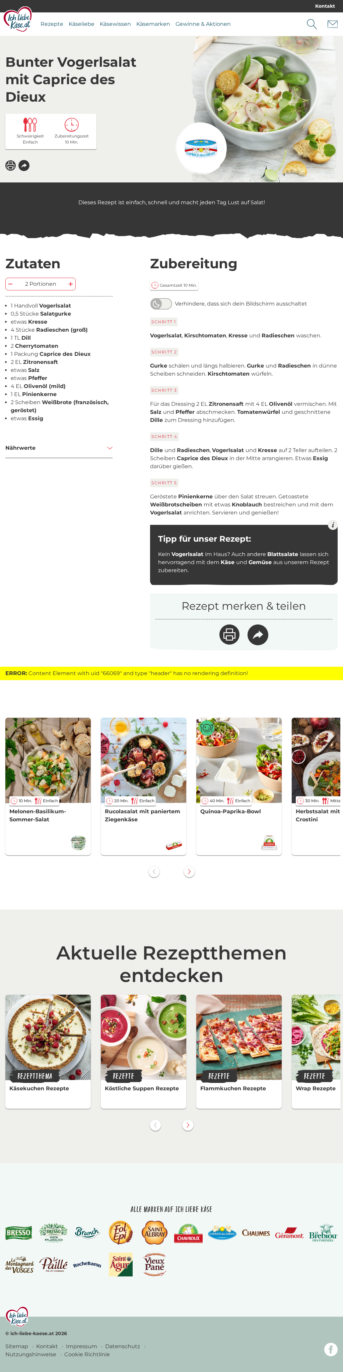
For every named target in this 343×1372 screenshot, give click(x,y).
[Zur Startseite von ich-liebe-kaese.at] (17, 19)
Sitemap (17, 1346)
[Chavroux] (188, 1233)
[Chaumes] (256, 1232)
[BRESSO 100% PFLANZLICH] (53, 1232)
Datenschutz (123, 1346)
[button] (23, 165)
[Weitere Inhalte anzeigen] (189, 871)
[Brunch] (87, 1232)
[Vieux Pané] (154, 1264)
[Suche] (312, 24)
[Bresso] (19, 1232)
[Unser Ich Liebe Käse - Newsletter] (333, 24)
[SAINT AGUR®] (121, 1264)
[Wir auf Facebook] (331, 1351)
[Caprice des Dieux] (201, 148)
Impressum (82, 1346)
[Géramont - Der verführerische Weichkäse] (289, 1232)
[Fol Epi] (121, 1233)
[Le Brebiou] (323, 1233)
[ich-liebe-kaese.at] (16, 1316)
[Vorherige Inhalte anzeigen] (154, 871)
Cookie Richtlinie (87, 1354)
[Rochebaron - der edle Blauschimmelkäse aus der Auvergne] (87, 1265)
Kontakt (325, 6)
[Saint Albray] (155, 1233)
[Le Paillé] (53, 1264)
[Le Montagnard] (19, 1264)
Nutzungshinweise (31, 1354)
